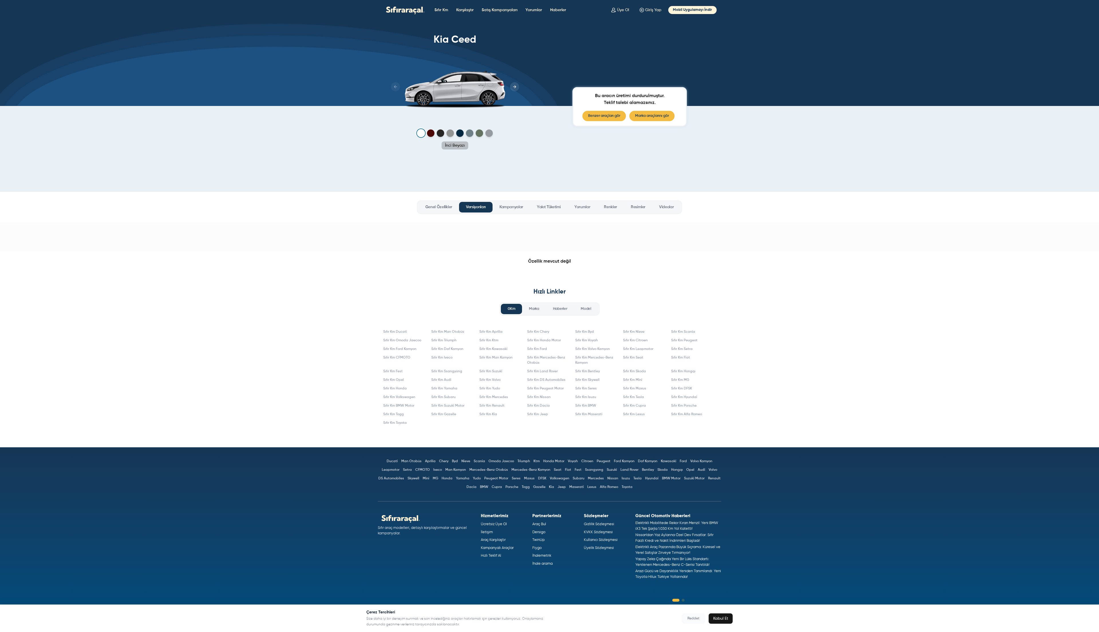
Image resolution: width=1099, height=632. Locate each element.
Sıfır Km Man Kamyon (496, 357)
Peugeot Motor (496, 478)
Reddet (693, 618)
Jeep (562, 487)
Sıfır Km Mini (632, 380)
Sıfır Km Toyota (395, 423)
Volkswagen (559, 478)
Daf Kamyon (647, 461)
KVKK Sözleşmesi (598, 532)
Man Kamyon (455, 470)
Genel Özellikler (438, 207)
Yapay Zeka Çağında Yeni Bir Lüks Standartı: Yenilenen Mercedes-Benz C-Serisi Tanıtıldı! (672, 562)
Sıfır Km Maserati (588, 414)
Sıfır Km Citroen (635, 340)
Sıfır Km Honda (395, 388)
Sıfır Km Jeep (537, 414)
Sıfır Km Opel (393, 380)
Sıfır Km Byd (584, 332)
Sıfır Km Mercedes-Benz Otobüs (546, 360)
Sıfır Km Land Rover (542, 371)
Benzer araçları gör (604, 116)
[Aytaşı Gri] (489, 133)
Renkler (610, 207)
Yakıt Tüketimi (549, 207)
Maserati (576, 487)
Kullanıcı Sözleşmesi (601, 540)
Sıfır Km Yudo (489, 388)
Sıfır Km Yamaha (444, 388)
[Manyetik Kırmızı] (430, 133)
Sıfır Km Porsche (684, 405)
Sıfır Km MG (680, 380)
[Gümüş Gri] (450, 133)
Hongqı (677, 470)
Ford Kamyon (624, 461)
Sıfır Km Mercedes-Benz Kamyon (594, 360)
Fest (578, 470)
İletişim (487, 532)
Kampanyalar (511, 207)
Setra (407, 470)
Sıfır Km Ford (537, 349)
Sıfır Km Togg (393, 414)
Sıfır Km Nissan (539, 397)
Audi (701, 470)
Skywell (413, 478)
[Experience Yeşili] (479, 133)
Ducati (392, 461)
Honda (447, 478)
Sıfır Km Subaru (443, 397)
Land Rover (629, 470)
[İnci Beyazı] (421, 133)
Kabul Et (720, 619)
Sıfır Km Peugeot (684, 340)
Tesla (637, 478)
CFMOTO (422, 470)
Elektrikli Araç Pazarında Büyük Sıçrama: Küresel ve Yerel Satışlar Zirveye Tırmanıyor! (677, 550)
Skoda (662, 470)
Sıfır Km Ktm (488, 340)
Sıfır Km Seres (586, 388)
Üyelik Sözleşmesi (599, 548)
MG (435, 478)
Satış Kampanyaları (499, 10)
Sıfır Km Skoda (634, 371)
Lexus (591, 487)
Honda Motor (553, 461)
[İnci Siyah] (440, 133)
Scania (479, 461)
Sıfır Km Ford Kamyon (399, 349)
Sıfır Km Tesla (633, 397)
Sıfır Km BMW (585, 405)
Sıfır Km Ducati (395, 332)
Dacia (472, 487)
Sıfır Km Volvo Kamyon (592, 349)
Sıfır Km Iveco (441, 357)
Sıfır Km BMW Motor (398, 405)
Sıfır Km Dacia (538, 405)
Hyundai (652, 478)
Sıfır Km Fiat (680, 357)
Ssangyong (594, 470)
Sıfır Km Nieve (634, 332)
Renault (714, 478)
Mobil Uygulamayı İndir (692, 10)
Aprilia (430, 461)
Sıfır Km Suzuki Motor (447, 405)
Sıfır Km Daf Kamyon (447, 349)
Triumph (523, 461)
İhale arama (542, 564)
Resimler (638, 207)
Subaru (578, 478)
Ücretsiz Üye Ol (494, 524)
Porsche (511, 487)
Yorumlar (533, 10)
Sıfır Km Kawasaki (493, 349)
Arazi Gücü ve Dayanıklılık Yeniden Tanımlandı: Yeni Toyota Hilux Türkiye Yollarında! (678, 574)
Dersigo (538, 532)
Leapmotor (391, 470)
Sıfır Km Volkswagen (399, 397)
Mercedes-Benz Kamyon (530, 470)
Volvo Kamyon (701, 461)
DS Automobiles (391, 478)
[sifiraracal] (403, 9)
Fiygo (537, 548)
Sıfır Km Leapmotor (638, 349)
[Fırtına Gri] (469, 133)
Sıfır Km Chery (538, 332)
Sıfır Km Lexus (634, 414)
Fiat (568, 470)
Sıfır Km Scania (683, 332)
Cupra (497, 487)
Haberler (558, 10)
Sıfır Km (441, 10)
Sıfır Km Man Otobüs (447, 332)
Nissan (612, 478)
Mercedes (596, 478)
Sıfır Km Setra (682, 349)
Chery (443, 461)
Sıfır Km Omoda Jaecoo (402, 340)
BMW (484, 487)
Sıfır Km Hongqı (683, 371)
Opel (690, 470)
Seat (558, 470)
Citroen (587, 461)
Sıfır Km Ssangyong (446, 371)
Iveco (437, 470)
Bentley (648, 470)
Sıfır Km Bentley (587, 371)
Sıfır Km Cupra (634, 405)
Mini (426, 478)
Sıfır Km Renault (492, 405)
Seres (516, 478)
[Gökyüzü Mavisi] (460, 133)
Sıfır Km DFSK (681, 388)
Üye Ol (623, 10)
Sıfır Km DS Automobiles (546, 380)
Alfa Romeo (609, 487)
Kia (551, 487)
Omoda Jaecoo (501, 461)
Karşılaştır (465, 10)
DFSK (542, 478)
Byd (455, 461)
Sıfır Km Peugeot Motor (545, 388)
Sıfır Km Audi (441, 380)
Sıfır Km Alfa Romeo (686, 414)
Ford (683, 461)
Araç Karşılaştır (493, 540)
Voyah (573, 461)
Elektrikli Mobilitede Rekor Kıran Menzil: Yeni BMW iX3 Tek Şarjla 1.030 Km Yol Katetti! (676, 526)
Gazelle (539, 487)
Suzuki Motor (694, 478)
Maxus (529, 478)
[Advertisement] (549, 237)
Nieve (465, 461)
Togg (526, 487)
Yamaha (462, 478)
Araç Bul (539, 524)
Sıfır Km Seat (633, 357)
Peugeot (603, 461)
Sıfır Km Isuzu (585, 397)
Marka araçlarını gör (652, 116)
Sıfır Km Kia (488, 414)
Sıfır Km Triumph (443, 340)
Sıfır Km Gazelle (443, 414)
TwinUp (538, 540)
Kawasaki (668, 461)
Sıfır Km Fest (393, 371)
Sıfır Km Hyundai (684, 397)
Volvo (713, 470)
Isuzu (626, 478)
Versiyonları (476, 207)
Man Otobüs (411, 461)
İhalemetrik (541, 556)
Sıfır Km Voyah (586, 340)
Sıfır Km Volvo (490, 380)
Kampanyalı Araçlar (497, 548)
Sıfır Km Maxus (634, 388)
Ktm (536, 461)
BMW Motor (671, 478)
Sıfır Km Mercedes (493, 397)
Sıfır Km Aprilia (491, 332)
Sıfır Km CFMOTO (396, 357)
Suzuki (612, 470)
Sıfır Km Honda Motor (544, 340)
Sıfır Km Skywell (587, 380)
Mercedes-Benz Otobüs (488, 470)
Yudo (477, 478)
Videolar (666, 207)
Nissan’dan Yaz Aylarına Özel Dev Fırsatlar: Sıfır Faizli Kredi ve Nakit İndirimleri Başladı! (674, 538)
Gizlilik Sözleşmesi (599, 524)
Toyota (627, 487)
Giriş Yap (653, 10)
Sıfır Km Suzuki (490, 371)
